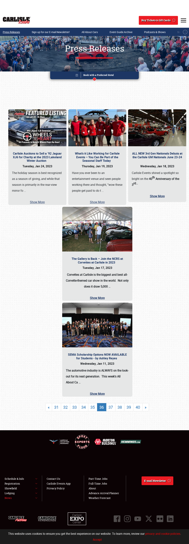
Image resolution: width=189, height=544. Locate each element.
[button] (94, 76)
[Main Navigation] (183, 20)
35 (92, 407)
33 (74, 407)
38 (120, 407)
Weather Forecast (100, 498)
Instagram (127, 518)
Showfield (11, 488)
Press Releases (11, 32)
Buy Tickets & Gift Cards (156, 20)
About (92, 488)
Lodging (10, 493)
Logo (17, 20)
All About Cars (90, 32)
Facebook (117, 518)
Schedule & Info (14, 478)
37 (111, 407)
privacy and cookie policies (162, 534)
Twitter (148, 518)
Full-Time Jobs (98, 483)
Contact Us (53, 478)
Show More (37, 202)
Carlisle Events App (59, 483)
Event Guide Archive (121, 32)
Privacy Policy (56, 488)
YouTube (137, 518)
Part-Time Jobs (98, 478)
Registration (12, 483)
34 (83, 407)
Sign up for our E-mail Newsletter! (51, 32)
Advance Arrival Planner (104, 493)
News (8, 498)
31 (56, 407)
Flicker (160, 518)
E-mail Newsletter (155, 481)
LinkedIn (170, 518)
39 (129, 407)
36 (101, 407)
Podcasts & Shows (155, 32)
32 (65, 407)
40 (138, 407)
